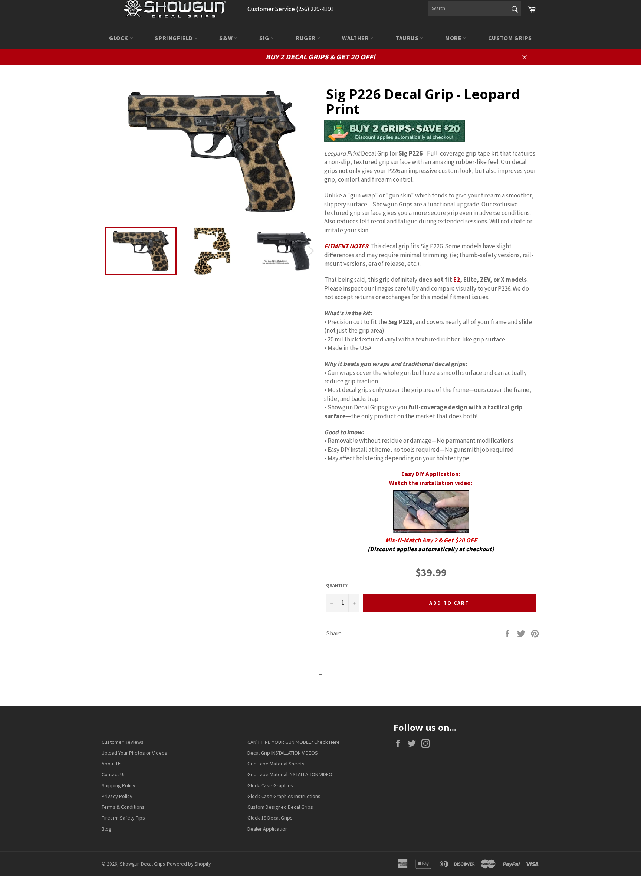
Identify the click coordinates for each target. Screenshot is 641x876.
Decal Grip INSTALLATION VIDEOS (282, 752)
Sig (264, 38)
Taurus (407, 38)
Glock (119, 38)
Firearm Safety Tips (123, 817)
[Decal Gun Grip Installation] (431, 511)
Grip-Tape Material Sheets (276, 763)
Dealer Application (267, 829)
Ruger (306, 38)
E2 (456, 279)
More (454, 38)
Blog (107, 829)
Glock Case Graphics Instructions (283, 796)
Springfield (174, 38)
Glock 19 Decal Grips (270, 817)
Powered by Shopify (189, 864)
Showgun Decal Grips (142, 864)
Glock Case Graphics (270, 785)
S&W (226, 38)
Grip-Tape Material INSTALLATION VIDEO (289, 774)
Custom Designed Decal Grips (280, 807)
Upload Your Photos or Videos (134, 752)
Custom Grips (510, 38)
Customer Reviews (123, 742)
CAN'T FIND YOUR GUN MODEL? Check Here (293, 742)
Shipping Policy (118, 785)
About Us (112, 763)
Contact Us (114, 774)
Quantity (337, 585)
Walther (356, 38)
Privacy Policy (117, 796)
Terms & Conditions (123, 807)
